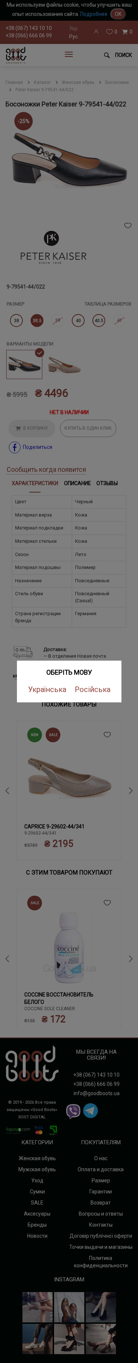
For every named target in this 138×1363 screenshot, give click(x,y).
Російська (92, 689)
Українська (47, 689)
